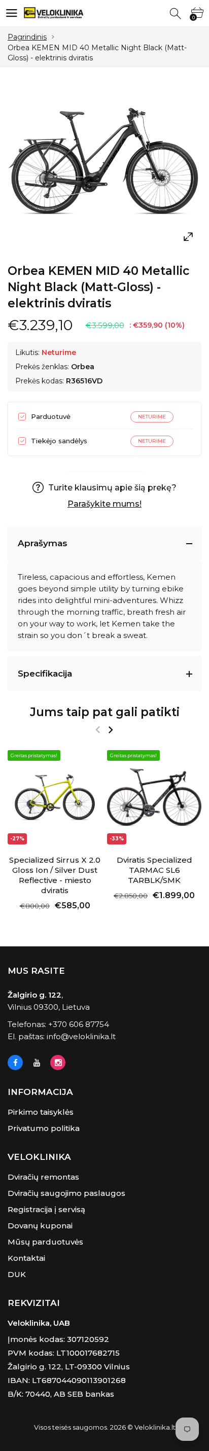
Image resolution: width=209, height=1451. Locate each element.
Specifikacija (45, 673)
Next (110, 729)
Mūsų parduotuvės (45, 1242)
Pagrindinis (27, 37)
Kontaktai (26, 1258)
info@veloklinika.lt (81, 1036)
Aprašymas (42, 543)
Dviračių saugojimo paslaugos (66, 1193)
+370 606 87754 (78, 1024)
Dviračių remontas (43, 1177)
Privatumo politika (44, 1128)
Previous (97, 729)
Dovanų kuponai (40, 1225)
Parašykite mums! (104, 504)
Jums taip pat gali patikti (105, 712)
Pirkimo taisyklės (41, 1112)
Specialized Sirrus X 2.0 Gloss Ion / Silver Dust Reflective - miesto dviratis (54, 875)
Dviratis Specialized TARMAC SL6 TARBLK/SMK (154, 870)
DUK (17, 1274)
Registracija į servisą (46, 1209)
